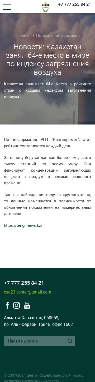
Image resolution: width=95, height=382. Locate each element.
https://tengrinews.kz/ (23, 225)
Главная (23, 35)
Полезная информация (58, 35)
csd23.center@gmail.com (27, 292)
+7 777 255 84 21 (74, 4)
